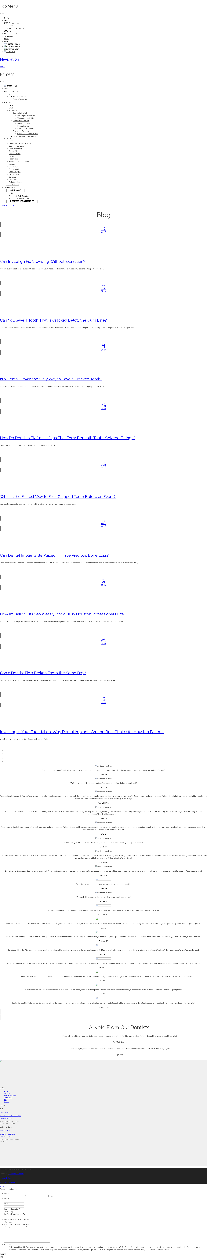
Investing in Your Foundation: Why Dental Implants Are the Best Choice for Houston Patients (82, 731)
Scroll (2, 1187)
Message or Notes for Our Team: (17, 1224)
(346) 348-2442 (5, 1130)
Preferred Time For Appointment (17, 1219)
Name (6, 1193)
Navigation (9, 59)
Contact (6, 1102)
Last (51, 1196)
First (26, 1196)
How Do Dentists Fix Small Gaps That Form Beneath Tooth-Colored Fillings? (67, 438)
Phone (6, 1204)
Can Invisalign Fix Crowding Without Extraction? (42, 261)
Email (6, 1199)
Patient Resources (10, 1095)
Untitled (7, 1245)
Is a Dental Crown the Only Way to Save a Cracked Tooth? (51, 379)
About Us (7, 1093)
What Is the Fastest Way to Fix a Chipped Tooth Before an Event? (58, 496)
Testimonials (8, 1098)
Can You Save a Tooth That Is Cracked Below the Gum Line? (53, 320)
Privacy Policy (5, 1178)
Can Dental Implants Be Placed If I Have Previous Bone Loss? (54, 555)
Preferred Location (12, 1209)
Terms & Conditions (8, 1182)
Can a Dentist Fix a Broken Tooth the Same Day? (43, 673)
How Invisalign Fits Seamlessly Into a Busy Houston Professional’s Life (62, 614)
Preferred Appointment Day (15, 1214)
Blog (5, 1100)
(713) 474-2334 (4, 1112)
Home (6, 1091)
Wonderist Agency (16, 1174)
